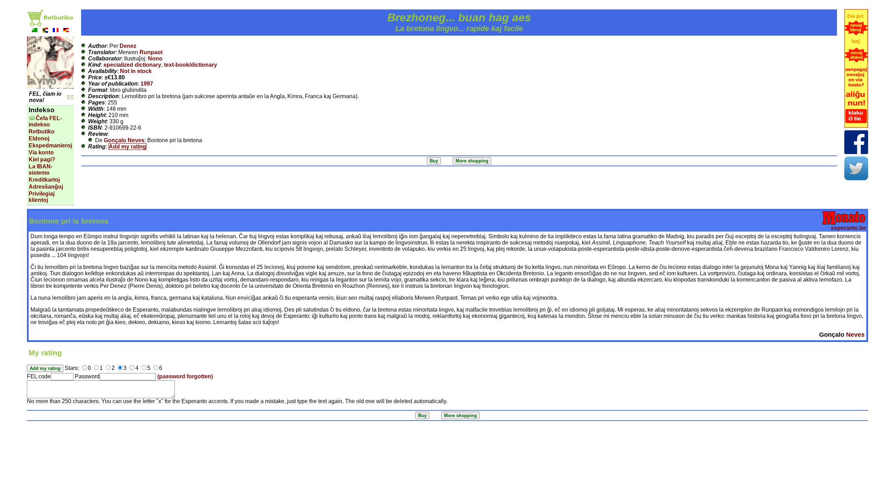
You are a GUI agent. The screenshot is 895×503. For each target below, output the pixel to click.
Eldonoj (39, 138)
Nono (155, 58)
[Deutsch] (66, 31)
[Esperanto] (34, 31)
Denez (128, 46)
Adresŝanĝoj (46, 187)
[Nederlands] (45, 31)
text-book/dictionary (190, 65)
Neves (855, 334)
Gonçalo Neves (124, 140)
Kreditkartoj (44, 180)
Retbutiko (42, 131)
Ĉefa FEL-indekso (45, 121)
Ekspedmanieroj (50, 145)
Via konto (41, 152)
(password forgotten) (185, 376)
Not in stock (136, 71)
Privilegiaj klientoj (42, 197)
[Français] (55, 31)
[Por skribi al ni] (70, 97)
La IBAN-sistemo (40, 169)
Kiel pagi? (42, 159)
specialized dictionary (132, 65)
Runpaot (151, 52)
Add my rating (127, 147)
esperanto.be (848, 228)
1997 (147, 84)
